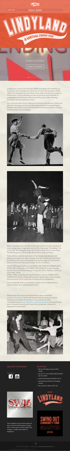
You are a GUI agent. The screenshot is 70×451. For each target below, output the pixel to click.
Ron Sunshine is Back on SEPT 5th (48, 386)
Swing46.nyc (10, 431)
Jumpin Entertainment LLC (46, 446)
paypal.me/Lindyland (15, 298)
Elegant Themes (16, 449)
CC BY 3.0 (34, 449)
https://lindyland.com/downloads (34, 302)
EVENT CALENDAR (35, 67)
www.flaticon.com (26, 449)
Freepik (12, 449)
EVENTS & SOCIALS (35, 60)
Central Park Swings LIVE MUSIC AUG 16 (49, 378)
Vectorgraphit (20, 449)
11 (41, 77)
